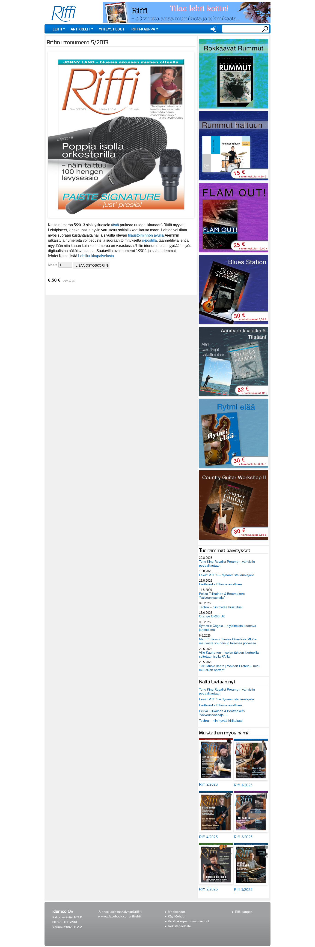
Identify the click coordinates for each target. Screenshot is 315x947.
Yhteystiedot (112, 29)
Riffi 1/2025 (243, 890)
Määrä (52, 265)
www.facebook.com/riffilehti (121, 916)
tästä (115, 225)
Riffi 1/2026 (243, 785)
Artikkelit (80, 29)
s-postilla (149, 240)
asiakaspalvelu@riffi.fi (126, 912)
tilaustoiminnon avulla (146, 235)
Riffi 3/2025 (243, 837)
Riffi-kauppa (143, 29)
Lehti (57, 29)
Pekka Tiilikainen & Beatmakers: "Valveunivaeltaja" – (222, 595)
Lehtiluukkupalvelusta (96, 256)
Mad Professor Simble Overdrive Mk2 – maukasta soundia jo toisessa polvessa (227, 641)
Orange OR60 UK (212, 616)
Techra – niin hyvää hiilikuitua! (221, 607)
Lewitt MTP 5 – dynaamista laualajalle (226, 575)
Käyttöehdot (176, 916)
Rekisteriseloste (179, 926)
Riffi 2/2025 (208, 889)
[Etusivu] (63, 14)
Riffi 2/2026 (208, 784)
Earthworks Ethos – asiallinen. (221, 584)
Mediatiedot (176, 912)
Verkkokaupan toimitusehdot (188, 921)
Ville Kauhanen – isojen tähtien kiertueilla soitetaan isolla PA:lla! (229, 654)
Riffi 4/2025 (208, 837)
